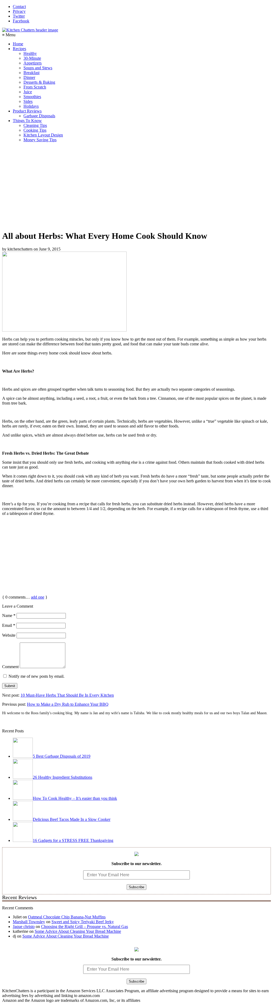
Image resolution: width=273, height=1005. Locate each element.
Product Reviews (27, 111)
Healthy (30, 53)
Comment (10, 666)
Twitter (19, 16)
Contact (19, 6)
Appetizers (32, 63)
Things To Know (27, 120)
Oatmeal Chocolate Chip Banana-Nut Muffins (67, 917)
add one (37, 597)
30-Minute (32, 58)
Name (8, 615)
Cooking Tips (34, 130)
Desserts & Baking (39, 82)
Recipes (19, 48)
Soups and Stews (37, 68)
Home (18, 44)
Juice (27, 92)
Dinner (29, 77)
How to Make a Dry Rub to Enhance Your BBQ (68, 704)
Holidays (31, 106)
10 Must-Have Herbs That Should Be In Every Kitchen (67, 695)
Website (8, 635)
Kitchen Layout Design (43, 135)
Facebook (21, 21)
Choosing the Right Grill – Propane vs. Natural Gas (84, 926)
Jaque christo (24, 926)
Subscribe (136, 887)
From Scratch (34, 87)
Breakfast (31, 72)
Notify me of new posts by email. (37, 676)
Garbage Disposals (39, 116)
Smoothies (32, 96)
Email (8, 625)
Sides (28, 101)
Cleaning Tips (35, 125)
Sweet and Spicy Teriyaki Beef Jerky (82, 921)
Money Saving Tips (40, 140)
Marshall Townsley (29, 921)
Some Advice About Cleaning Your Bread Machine (78, 931)
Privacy (19, 11)
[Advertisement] (136, 188)
